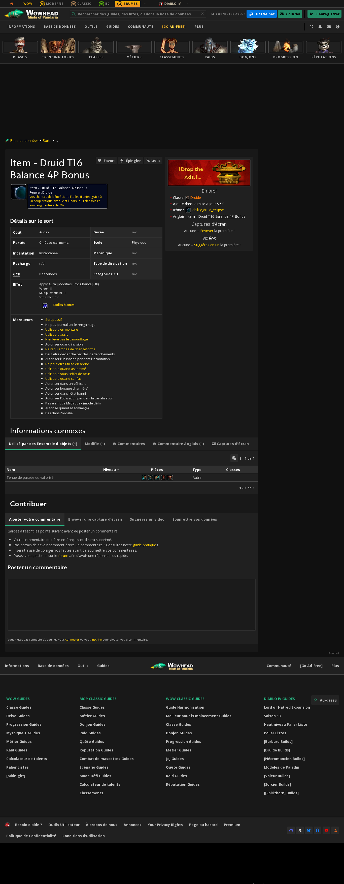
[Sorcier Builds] (277, 784)
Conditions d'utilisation (83, 835)
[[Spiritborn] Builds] (281, 793)
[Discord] (291, 830)
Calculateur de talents (26, 758)
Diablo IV (172, 4)
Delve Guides (18, 715)
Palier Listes (17, 767)
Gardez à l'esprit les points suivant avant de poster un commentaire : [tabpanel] (83, 585)
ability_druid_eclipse (207, 209)
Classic (84, 4)
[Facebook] (317, 830)
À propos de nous (101, 824)
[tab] (43, 443)
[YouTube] (326, 830)
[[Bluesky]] (309, 830)
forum (63, 555)
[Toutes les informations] (12, 4)
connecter (72, 639)
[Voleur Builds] (277, 775)
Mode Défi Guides (95, 775)
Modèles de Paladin (281, 767)
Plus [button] (199, 26)
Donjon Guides (93, 724)
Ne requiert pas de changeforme (70, 349)
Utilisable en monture (61, 329)
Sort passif (53, 319)
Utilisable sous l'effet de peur (67, 373)
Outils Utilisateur (64, 824)
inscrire (96, 639)
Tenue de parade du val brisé (30, 477)
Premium (232, 824)
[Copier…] (234, 458)
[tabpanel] (131, 472)
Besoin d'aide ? (28, 824)
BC (107, 4)
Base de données (60, 26)
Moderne (54, 4)
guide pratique (144, 545)
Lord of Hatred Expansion (287, 707)
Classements (91, 793)
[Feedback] (329, 26)
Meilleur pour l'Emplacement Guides (198, 715)
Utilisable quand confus (63, 378)
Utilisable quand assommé (65, 368)
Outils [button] (91, 26)
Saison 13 (272, 715)
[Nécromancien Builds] (284, 758)
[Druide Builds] (277, 750)
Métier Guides (19, 741)
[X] (300, 830)
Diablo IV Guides (279, 698)
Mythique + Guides (23, 733)
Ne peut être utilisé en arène (67, 364)
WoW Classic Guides (185, 698)
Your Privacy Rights (165, 824)
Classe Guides (18, 707)
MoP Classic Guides (98, 698)
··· (146, 4)
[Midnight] (15, 775)
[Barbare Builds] (278, 741)
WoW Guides (18, 698)
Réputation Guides (96, 750)
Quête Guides (92, 741)
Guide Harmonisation (185, 707)
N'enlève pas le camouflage (66, 339)
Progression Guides (24, 724)
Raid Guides (16, 750)
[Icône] (18, 192)
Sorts (47, 140)
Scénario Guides (94, 767)
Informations (21, 26)
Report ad (333, 653)
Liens (155, 160)
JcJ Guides (175, 758)
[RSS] (335, 830)
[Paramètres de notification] (320, 26)
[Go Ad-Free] (174, 26)
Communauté (140, 26)
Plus (335, 665)
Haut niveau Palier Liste (285, 724)
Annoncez (133, 824)
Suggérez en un (206, 244)
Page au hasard (203, 824)
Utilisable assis (56, 334)
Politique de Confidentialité (31, 835)
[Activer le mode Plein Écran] (311, 26)
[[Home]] (34, 14)
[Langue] (337, 26)
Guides (112, 26)
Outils (83, 665)
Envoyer (206, 230)
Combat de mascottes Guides (107, 758)
